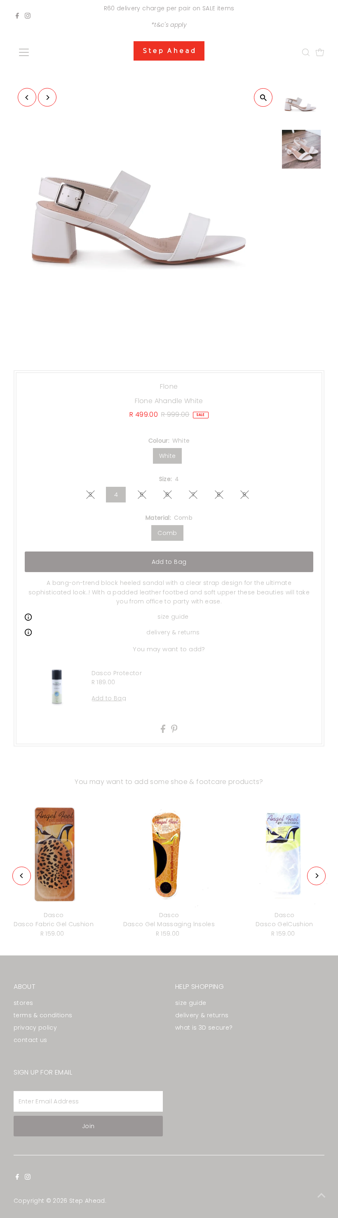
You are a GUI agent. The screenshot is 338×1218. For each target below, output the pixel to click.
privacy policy (35, 1027)
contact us (30, 1040)
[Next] (47, 97)
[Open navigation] (50, 52)
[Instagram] (28, 16)
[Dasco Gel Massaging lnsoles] (169, 854)
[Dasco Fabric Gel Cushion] (53, 854)
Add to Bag (169, 562)
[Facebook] (17, 16)
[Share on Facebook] (164, 731)
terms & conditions (43, 1015)
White (167, 456)
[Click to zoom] (263, 97)
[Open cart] (320, 52)
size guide (173, 617)
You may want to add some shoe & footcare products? (169, 781)
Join (88, 1126)
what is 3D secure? (203, 1027)
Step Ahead (87, 1201)
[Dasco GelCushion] (284, 854)
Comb (167, 533)
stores (23, 1003)
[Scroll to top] (321, 1195)
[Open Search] (306, 52)
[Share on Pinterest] (174, 731)
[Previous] (27, 97)
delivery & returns (173, 632)
